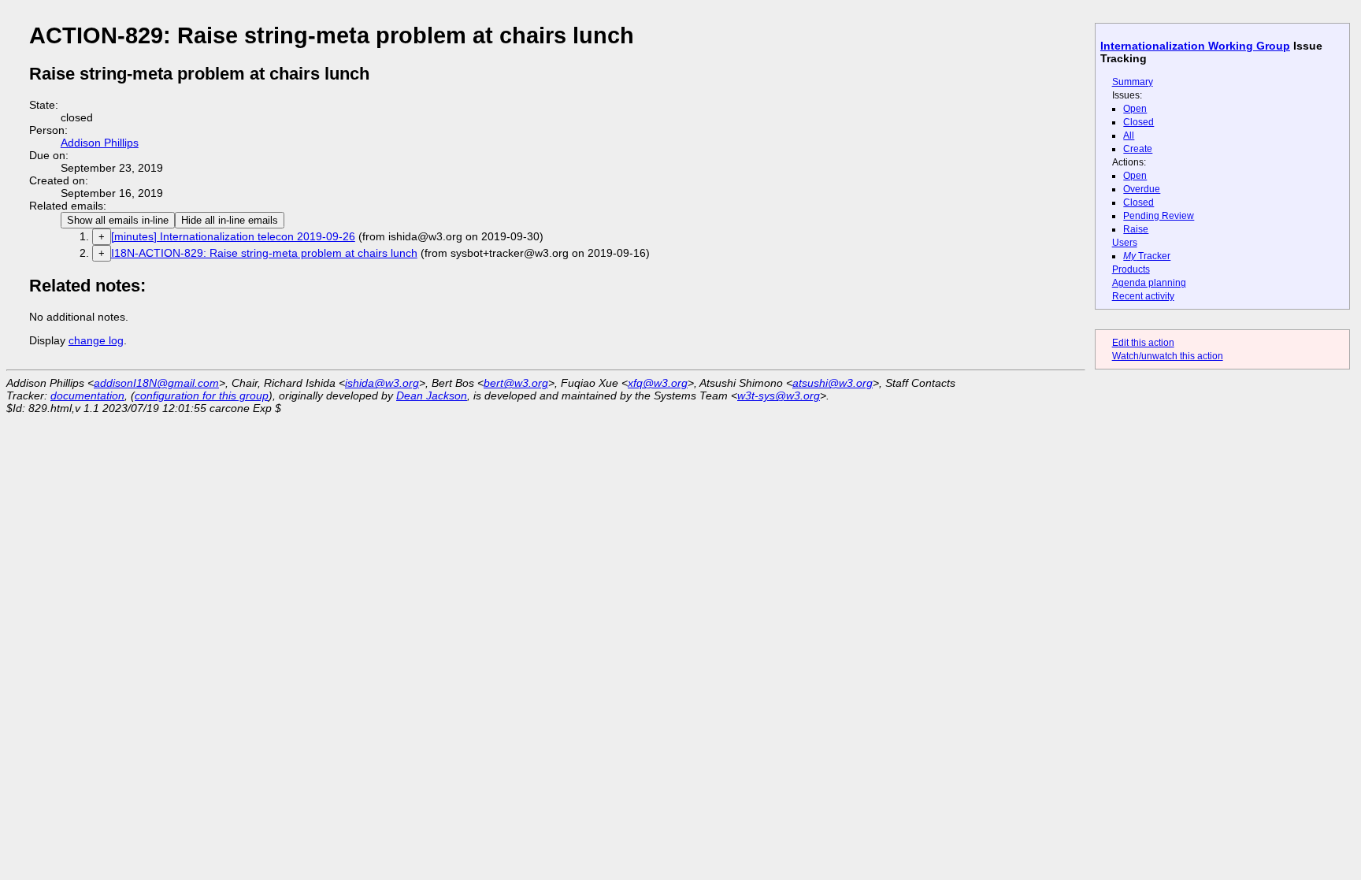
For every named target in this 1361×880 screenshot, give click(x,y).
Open (1135, 108)
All (1128, 135)
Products (1131, 269)
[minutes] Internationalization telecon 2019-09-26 (233, 236)
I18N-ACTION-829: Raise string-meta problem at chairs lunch (264, 253)
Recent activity (1143, 296)
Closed (1138, 122)
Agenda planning (1149, 282)
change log (96, 340)
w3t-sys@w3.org (778, 395)
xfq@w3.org (658, 383)
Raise (1135, 229)
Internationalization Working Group (1195, 45)
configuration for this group (202, 395)
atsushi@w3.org (832, 383)
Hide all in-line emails (229, 220)
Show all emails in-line (118, 220)
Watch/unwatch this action (1167, 356)
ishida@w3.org (382, 383)
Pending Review (1158, 215)
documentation (87, 395)
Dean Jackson (431, 395)
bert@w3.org (516, 383)
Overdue (1141, 189)
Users (1124, 242)
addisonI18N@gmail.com (156, 383)
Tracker (1146, 256)
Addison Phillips (100, 142)
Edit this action (1143, 342)
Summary (1132, 81)
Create (1137, 148)
